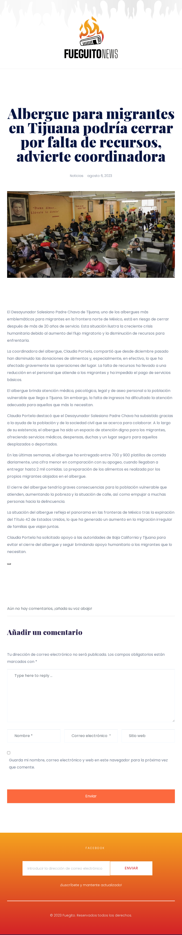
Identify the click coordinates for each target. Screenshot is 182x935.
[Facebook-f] (9, 76)
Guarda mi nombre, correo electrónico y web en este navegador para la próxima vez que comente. (88, 763)
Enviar (91, 796)
